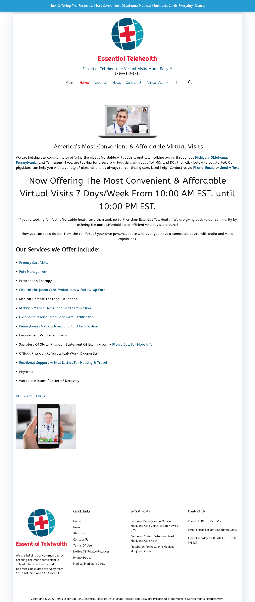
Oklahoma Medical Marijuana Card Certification (56, 317)
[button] (168, 82)
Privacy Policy (82, 557)
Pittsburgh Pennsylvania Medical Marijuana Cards (152, 549)
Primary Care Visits (33, 263)
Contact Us (134, 83)
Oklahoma (219, 157)
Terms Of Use (82, 545)
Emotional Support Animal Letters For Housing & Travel (63, 363)
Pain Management (33, 272)
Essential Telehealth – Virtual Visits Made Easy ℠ (127, 69)
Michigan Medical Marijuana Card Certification (55, 308)
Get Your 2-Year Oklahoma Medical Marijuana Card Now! (154, 539)
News (116, 83)
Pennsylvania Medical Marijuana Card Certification (58, 326)
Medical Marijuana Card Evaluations (47, 290)
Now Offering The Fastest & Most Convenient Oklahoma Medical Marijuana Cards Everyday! (122, 6)
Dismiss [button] (200, 6)
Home (84, 83)
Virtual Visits (156, 83)
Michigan (202, 157)
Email (209, 168)
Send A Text (229, 168)
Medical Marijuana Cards (89, 563)
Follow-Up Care (92, 290)
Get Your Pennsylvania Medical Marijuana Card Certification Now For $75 (155, 526)
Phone (198, 168)
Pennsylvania (26, 162)
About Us (101, 83)
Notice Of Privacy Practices (91, 551)
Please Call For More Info (132, 344)
